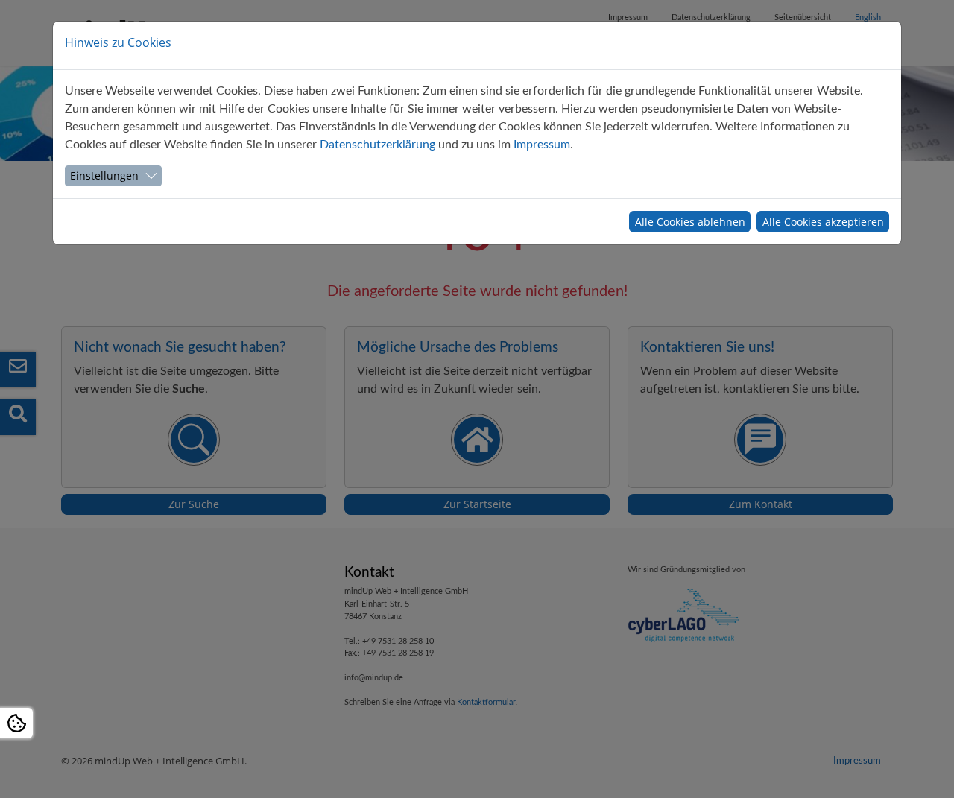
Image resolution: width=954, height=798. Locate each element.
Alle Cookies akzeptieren (823, 222)
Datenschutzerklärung (377, 145)
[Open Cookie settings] (16, 723)
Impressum (542, 145)
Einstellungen (104, 175)
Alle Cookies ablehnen (690, 222)
